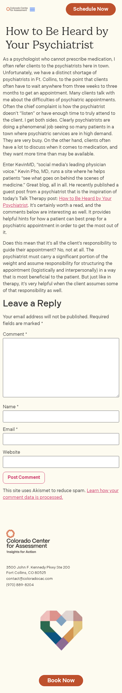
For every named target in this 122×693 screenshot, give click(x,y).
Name (11, 407)
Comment (15, 334)
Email (10, 429)
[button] (32, 9)
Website (11, 452)
